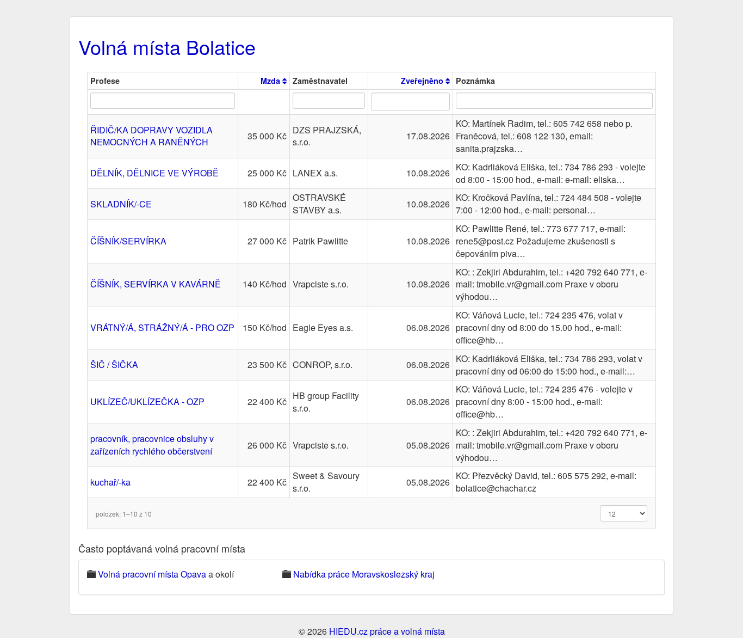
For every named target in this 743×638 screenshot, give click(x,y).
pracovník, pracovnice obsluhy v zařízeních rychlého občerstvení (152, 444)
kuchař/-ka (110, 482)
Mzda (271, 80)
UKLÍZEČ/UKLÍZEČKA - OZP (147, 401)
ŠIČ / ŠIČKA (114, 364)
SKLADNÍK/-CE (121, 204)
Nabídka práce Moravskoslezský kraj (364, 574)
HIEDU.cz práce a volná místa (387, 631)
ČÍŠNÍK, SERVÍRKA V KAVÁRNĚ (155, 284)
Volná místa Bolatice (167, 46)
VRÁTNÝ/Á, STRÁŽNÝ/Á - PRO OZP (162, 327)
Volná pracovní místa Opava (152, 574)
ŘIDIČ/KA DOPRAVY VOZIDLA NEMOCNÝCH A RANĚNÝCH (151, 136)
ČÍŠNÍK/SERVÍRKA (128, 241)
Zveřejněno (423, 80)
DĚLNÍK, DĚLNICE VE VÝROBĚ (154, 173)
